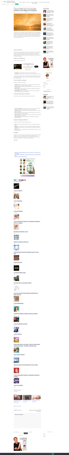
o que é (20, 406)
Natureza (35, 3)
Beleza (42, 2)
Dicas (29, 2)
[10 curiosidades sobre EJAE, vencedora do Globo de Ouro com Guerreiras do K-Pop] (18, 397)
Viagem (33, 3)
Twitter (44, 433)
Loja (39, 2)
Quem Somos (45, 82)
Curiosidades (23, 2)
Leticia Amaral (16, 12)
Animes (27, 2)
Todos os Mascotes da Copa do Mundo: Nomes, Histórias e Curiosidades (50, 38)
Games (32, 2)
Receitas (44, 2)
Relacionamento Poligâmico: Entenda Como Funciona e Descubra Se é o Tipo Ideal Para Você (27, 152)
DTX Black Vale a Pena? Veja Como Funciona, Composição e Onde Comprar (50, 107)
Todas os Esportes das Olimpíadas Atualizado (21, 156)
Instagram (44, 436)
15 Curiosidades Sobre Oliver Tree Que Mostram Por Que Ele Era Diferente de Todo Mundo (50, 11)
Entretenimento (36, 2)
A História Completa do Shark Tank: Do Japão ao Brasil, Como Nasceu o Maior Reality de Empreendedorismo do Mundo (48, 103)
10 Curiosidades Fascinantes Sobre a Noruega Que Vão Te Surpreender (50, 15)
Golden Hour (15, 406)
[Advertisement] (27, 43)
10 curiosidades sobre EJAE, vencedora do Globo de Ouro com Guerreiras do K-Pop (18, 401)
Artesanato (47, 2)
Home (20, 2)
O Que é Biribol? (17, 153)
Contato (44, 85)
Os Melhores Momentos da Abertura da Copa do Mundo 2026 (50, 52)
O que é (27, 12)
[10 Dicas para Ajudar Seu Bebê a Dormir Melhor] (36, 397)
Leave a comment (30, 12)
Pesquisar (26, 433)
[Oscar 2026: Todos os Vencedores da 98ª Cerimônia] (27, 397)
